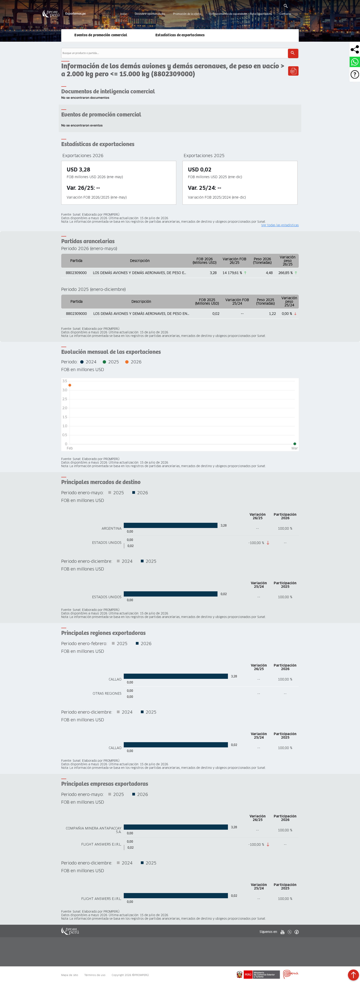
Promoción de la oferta (187, 14)
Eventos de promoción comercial (100, 35)
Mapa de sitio (69, 975)
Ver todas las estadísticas (280, 225)
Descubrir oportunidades (150, 14)
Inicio (123, 14)
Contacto (285, 14)
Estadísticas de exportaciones (180, 35)
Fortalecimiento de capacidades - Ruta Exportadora (240, 14)
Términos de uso (94, 975)
